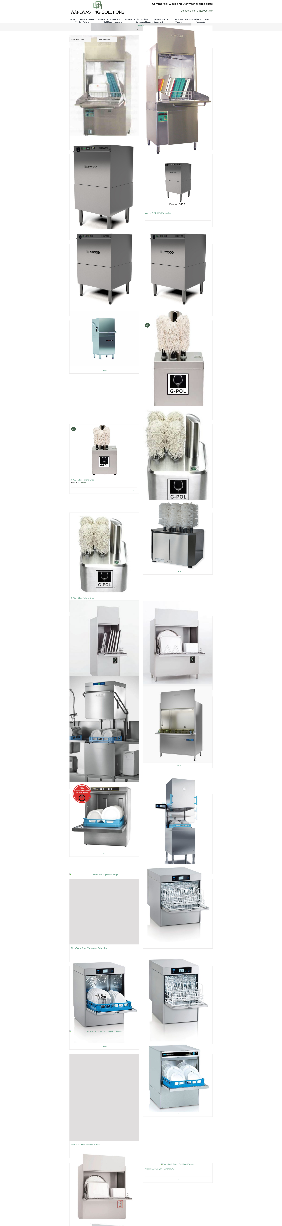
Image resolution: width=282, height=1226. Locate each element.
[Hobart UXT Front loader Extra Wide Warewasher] (177, 724)
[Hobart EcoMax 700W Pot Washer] (177, 644)
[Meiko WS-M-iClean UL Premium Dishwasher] (104, 911)
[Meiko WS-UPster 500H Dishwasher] (104, 1097)
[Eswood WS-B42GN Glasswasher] (104, 188)
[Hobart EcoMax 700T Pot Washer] (104, 645)
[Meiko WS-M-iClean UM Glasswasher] (177, 905)
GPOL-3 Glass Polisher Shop (82, 480)
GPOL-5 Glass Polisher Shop (82, 598)
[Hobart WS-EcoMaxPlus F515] (104, 816)
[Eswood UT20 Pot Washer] (104, 90)
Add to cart (76, 491)
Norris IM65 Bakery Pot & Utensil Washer (161, 1169)
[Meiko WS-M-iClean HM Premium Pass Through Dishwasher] (177, 825)
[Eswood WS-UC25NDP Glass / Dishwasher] (177, 271)
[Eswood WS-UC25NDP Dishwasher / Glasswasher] (104, 271)
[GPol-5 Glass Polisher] (177, 457)
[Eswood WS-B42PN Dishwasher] (177, 181)
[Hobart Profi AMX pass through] (104, 734)
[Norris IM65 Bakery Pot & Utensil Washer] (177, 1164)
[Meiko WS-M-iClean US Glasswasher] (177, 996)
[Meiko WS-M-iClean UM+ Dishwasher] (104, 999)
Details (178, 224)
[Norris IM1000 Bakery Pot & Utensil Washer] (104, 1189)
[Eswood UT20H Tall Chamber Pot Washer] (177, 90)
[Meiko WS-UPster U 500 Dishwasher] (177, 1076)
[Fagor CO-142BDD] (104, 338)
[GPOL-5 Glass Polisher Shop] (104, 554)
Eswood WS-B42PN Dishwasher (158, 213)
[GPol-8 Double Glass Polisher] (177, 535)
